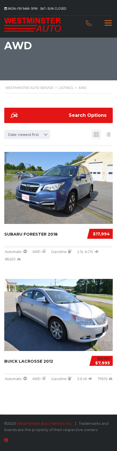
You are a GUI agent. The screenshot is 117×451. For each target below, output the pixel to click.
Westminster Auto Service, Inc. (45, 423)
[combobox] (27, 134)
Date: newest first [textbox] (23, 134)
